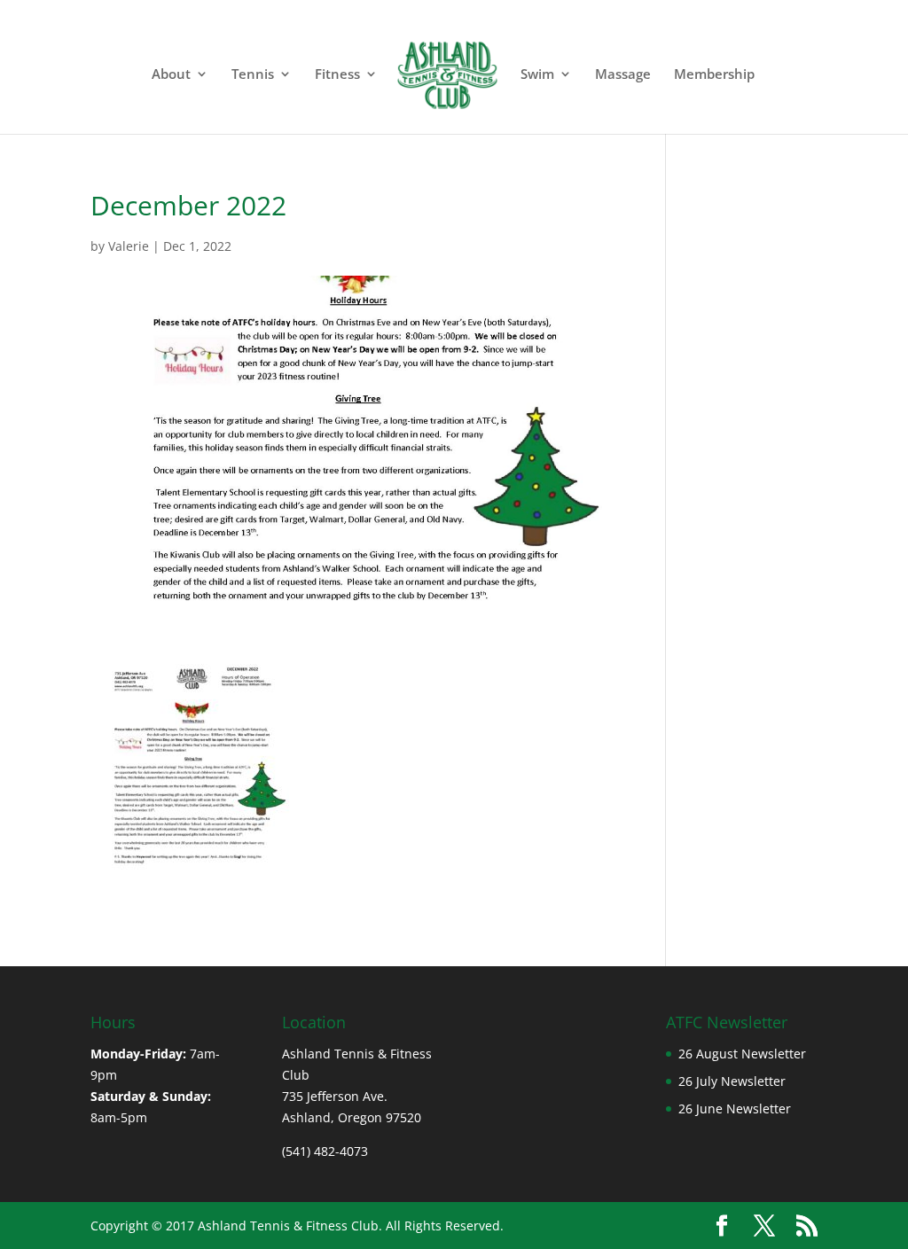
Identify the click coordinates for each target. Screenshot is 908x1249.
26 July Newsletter (732, 1081)
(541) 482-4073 (327, 1151)
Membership (714, 74)
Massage (623, 74)
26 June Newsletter (734, 1108)
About (171, 74)
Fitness (337, 74)
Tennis (252, 74)
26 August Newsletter (742, 1053)
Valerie (128, 246)
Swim (537, 74)
